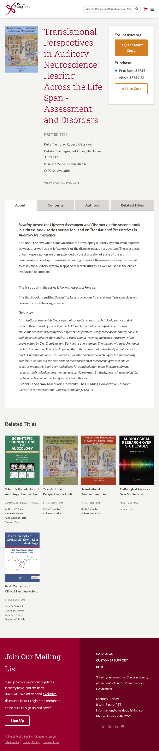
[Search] (136, 9)
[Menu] (152, 9)
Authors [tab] (92, 205)
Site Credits (12, 742)
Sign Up (17, 720)
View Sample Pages (60, 182)
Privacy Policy (31, 742)
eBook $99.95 (129, 77)
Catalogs (104, 653)
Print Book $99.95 (132, 70)
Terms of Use (51, 742)
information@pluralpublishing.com (120, 710)
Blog (100, 667)
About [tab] (20, 205)
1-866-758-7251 (118, 716)
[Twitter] (103, 726)
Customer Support (112, 660)
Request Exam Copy (131, 48)
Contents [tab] (56, 205)
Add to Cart (131, 88)
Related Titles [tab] (132, 205)
